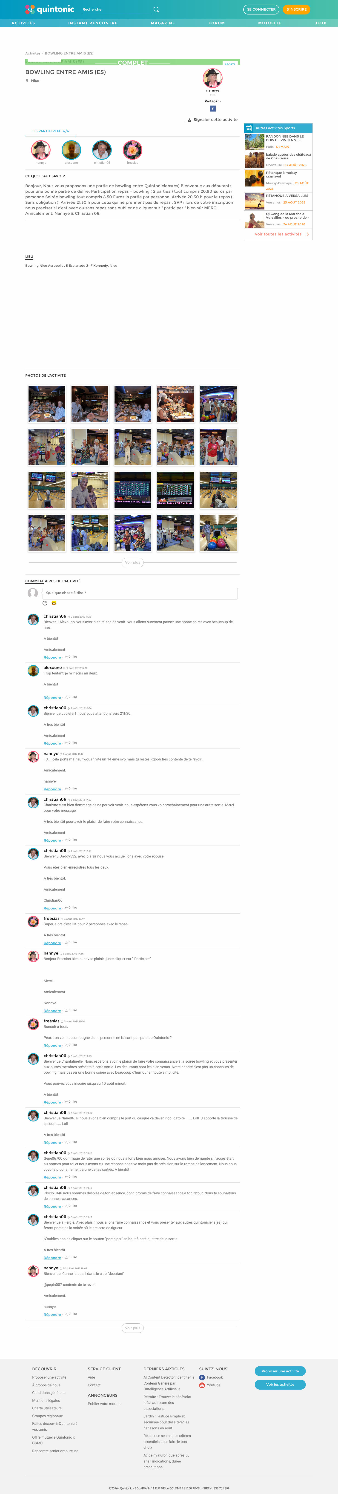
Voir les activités (280, 1384)
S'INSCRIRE (297, 9)
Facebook (214, 1377)
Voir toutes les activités (278, 234)
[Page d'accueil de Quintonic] (49, 9)
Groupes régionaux (47, 1416)
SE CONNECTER (261, 9)
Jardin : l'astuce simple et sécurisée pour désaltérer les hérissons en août (166, 1422)
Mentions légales (46, 1400)
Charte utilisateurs (47, 1408)
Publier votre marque (104, 1404)
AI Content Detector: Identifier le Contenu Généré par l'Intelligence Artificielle (168, 1383)
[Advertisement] (169, 37)
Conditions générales (49, 1393)
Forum (217, 23)
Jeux (321, 23)
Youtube (213, 1385)
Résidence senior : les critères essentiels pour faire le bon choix (167, 1442)
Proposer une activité (49, 1377)
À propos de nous (46, 1385)
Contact (94, 1385)
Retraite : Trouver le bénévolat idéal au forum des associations (167, 1403)
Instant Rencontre (93, 23)
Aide (91, 1377)
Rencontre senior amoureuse (55, 1451)
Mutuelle (270, 23)
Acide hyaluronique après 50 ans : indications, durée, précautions (166, 1461)
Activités (23, 23)
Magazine (163, 23)
